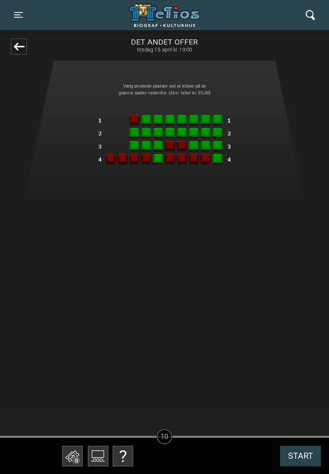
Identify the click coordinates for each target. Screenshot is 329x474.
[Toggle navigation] (310, 15)
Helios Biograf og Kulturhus (156, 15)
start (300, 456)
